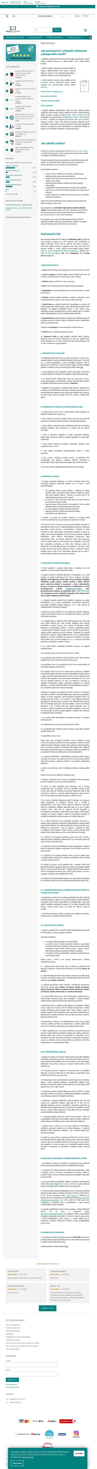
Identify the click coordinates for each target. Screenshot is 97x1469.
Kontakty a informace (13, 1328)
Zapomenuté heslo (12, 1387)
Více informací (28, 1457)
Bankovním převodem (13, 180)
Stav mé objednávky (45, 16)
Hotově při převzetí (13, 171)
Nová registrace (11, 1384)
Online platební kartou (13, 185)
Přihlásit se (12, 1380)
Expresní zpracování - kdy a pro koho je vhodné (22, 1343)
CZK (76, 16)
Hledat (57, 30)
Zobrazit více (47, 1308)
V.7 (72, 639)
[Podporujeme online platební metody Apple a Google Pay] (38, 1421)
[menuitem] (14, 37)
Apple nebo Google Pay (14, 175)
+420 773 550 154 (15, 1402)
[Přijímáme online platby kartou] (24, 1421)
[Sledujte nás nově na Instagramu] (76, 1434)
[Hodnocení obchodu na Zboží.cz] (52, 1421)
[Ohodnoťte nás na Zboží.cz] (68, 1421)
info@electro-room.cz (74, 589)
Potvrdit (79, 1453)
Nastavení (17, 1463)
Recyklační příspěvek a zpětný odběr (19, 205)
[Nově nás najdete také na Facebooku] (62, 1434)
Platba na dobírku (12, 166)
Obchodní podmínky (13, 1331)
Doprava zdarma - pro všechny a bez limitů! (19, 209)
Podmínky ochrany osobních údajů (18, 1337)
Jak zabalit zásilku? (12, 1349)
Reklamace (10, 1334)
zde (72, 59)
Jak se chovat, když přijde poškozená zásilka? (22, 1346)
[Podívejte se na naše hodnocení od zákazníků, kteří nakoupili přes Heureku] (49, 1434)
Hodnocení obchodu (13, 1340)
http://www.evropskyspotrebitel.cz (52, 1214)
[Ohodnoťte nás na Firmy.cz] (27, 1434)
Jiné (7, 189)
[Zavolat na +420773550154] (9, 16)
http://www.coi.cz (72, 1195)
